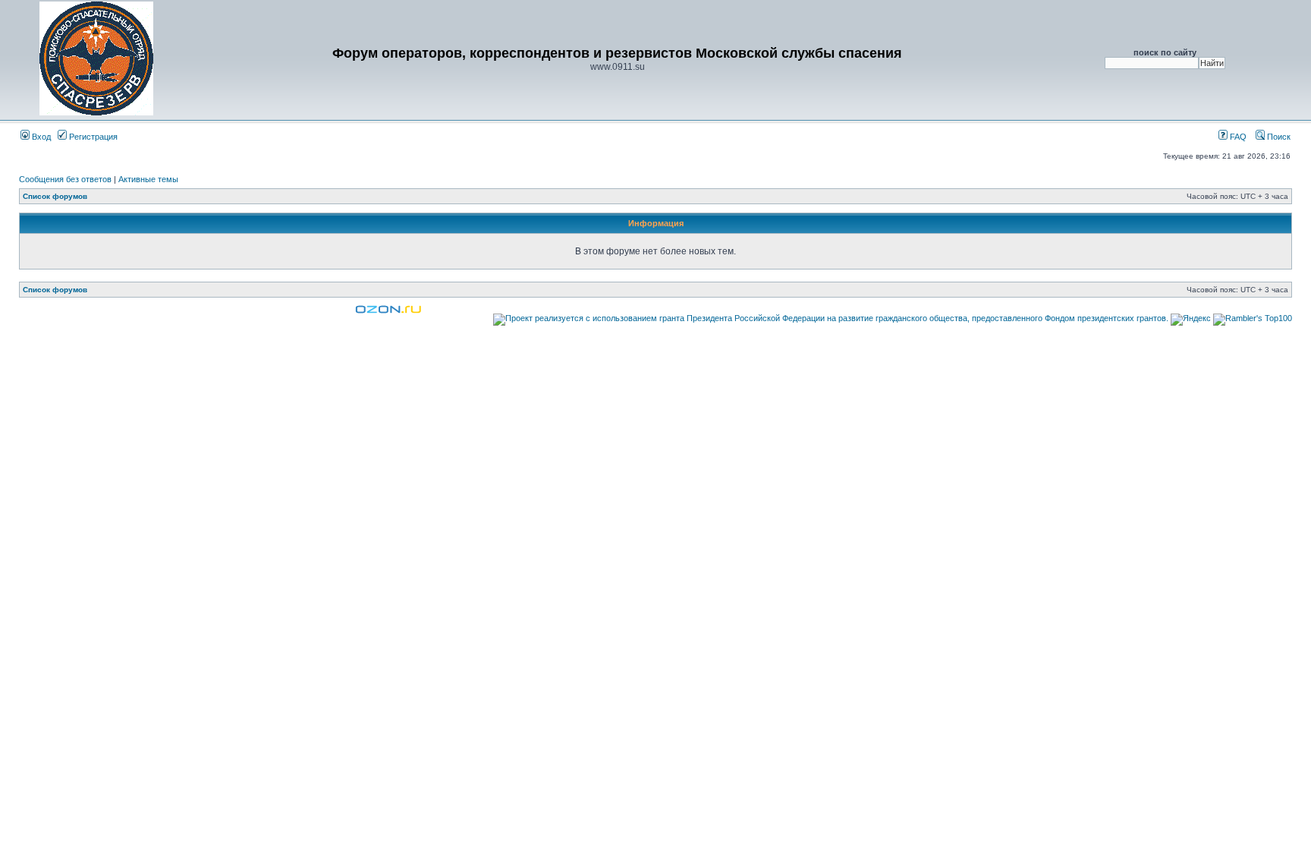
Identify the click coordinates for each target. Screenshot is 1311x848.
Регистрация (92, 136)
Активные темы (148, 179)
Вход (40, 136)
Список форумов (55, 196)
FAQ (1237, 136)
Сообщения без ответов (65, 179)
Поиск (1278, 136)
